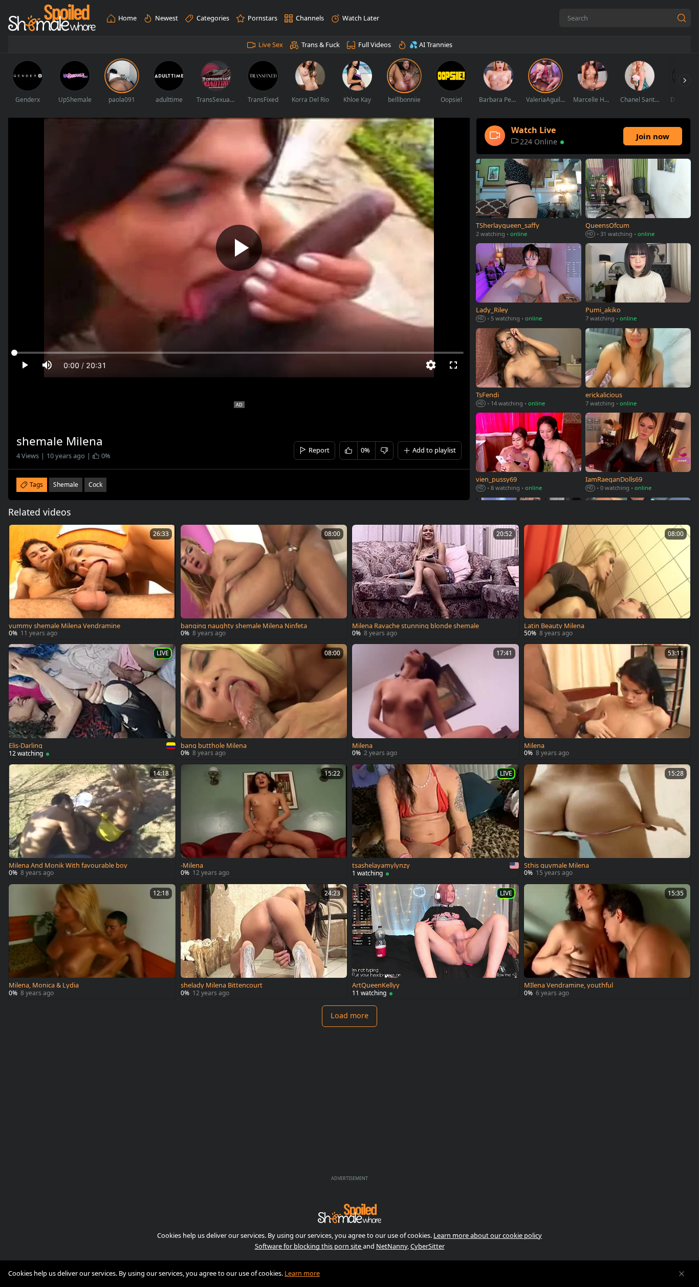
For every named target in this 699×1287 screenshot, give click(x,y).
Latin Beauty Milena (554, 626)
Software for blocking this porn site (309, 1246)
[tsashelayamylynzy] (435, 821)
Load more (349, 1015)
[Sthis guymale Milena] (607, 821)
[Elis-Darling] (92, 701)
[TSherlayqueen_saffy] (528, 199)
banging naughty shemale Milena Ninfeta (244, 626)
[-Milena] (264, 821)
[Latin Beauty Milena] (607, 582)
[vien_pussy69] (528, 453)
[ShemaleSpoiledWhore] (52, 18)
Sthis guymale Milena (556, 865)
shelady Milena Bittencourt (222, 985)
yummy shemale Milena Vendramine (64, 626)
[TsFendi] (528, 368)
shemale (65, 484)
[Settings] (431, 365)
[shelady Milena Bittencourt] (264, 941)
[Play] (239, 248)
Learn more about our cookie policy (487, 1235)
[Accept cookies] (681, 1273)
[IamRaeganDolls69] (638, 453)
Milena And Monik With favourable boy (68, 865)
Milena (362, 745)
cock (95, 484)
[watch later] (21, 537)
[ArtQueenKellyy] (435, 941)
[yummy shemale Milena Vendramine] (92, 582)
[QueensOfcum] (638, 199)
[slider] (239, 353)
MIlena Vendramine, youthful (568, 985)
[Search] (681, 18)
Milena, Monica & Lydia (44, 985)
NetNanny (391, 1246)
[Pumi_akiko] (638, 283)
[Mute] (47, 365)
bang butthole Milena (214, 745)
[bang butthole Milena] (264, 701)
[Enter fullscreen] (453, 365)
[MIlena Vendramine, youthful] (607, 941)
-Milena (192, 865)
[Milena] (435, 701)
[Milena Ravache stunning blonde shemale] (435, 582)
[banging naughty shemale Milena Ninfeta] (264, 582)
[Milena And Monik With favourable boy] (92, 821)
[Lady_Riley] (528, 283)
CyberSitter (427, 1246)
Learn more (302, 1273)
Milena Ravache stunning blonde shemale (415, 626)
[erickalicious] (638, 368)
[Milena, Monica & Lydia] (92, 941)
